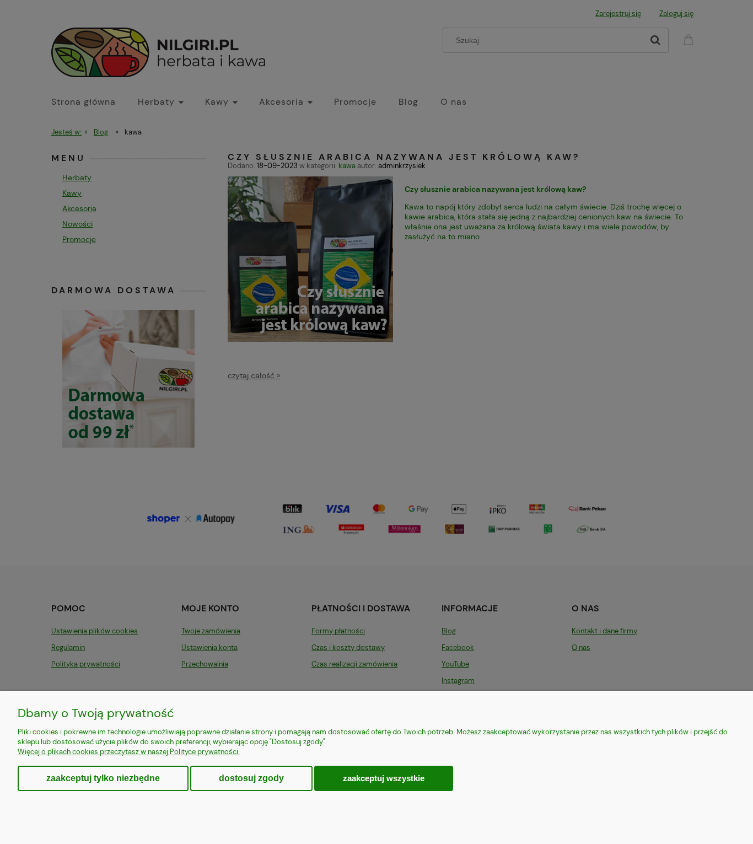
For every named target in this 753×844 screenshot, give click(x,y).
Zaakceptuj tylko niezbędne (103, 778)
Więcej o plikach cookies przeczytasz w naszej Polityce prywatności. (129, 751)
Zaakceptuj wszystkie (383, 778)
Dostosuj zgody (251, 778)
